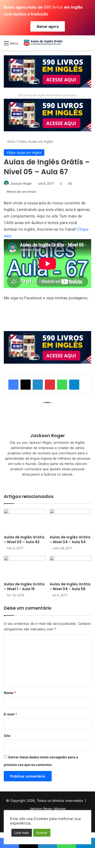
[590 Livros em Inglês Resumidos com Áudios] (47, 71)
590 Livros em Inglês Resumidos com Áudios (47, 95)
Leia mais (21, 833)
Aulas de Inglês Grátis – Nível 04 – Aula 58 (70, 586)
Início (10, 141)
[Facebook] (13, 385)
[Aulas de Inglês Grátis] (42, 42)
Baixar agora (48, 26)
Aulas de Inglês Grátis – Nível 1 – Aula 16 (24, 586)
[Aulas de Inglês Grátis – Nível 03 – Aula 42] (25, 520)
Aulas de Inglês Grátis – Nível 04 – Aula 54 (70, 539)
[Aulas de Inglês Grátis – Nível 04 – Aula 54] (70, 520)
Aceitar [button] (41, 833)
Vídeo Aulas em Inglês (35, 141)
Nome (10, 693)
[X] (26, 385)
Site (7, 736)
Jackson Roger (21, 183)
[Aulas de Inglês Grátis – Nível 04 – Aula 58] (70, 567)
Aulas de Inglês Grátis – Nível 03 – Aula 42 (24, 539)
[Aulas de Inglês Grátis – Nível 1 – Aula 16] (25, 567)
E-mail (10, 714)
